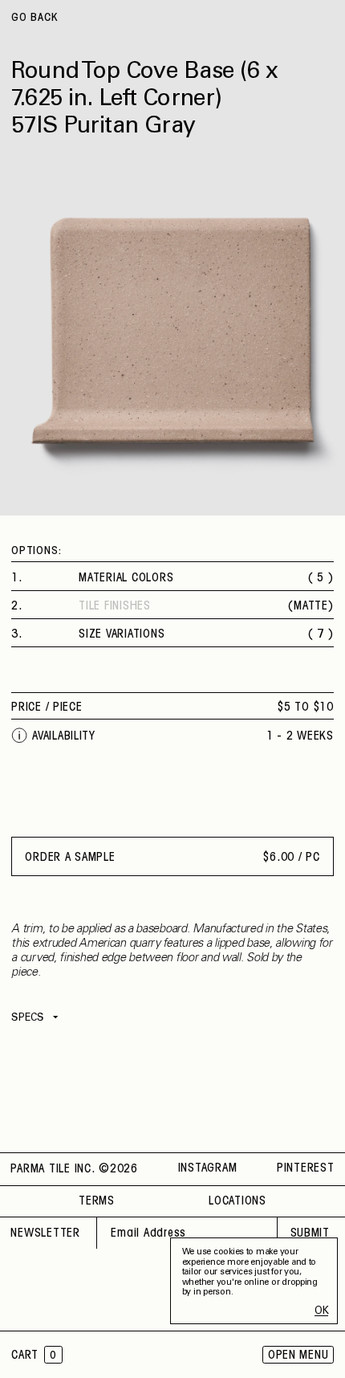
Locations (237, 1201)
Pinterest (306, 1168)
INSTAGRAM (207, 1168)
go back (34, 18)
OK (321, 1311)
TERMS (97, 1201)
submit (310, 1233)
